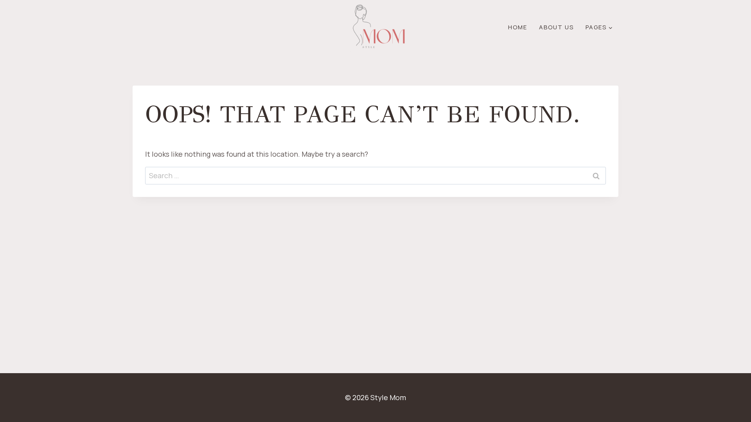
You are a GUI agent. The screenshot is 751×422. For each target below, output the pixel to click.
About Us (556, 27)
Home (517, 27)
